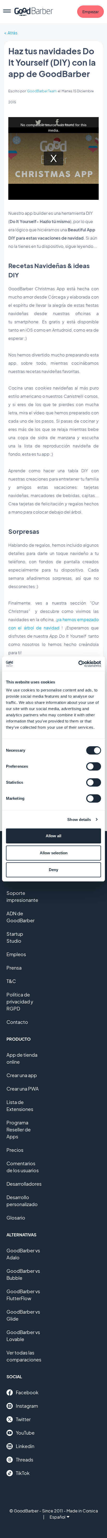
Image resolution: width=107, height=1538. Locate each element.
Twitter (23, 1419)
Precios (14, 1150)
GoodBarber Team (42, 91)
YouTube (25, 1433)
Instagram (27, 1406)
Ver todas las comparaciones (23, 1356)
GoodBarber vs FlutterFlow (23, 1294)
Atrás (12, 32)
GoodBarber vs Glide (23, 1315)
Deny (53, 869)
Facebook (27, 1392)
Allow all (53, 836)
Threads (24, 1460)
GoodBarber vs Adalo (23, 1253)
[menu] (7, 11)
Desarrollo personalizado (22, 1200)
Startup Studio (14, 937)
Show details (79, 819)
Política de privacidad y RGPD (19, 1001)
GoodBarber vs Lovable (23, 1335)
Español (57, 1517)
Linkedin (25, 1446)
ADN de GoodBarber (20, 916)
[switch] (93, 766)
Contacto (17, 1022)
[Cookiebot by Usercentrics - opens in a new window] (78, 663)
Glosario (15, 1218)
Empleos (16, 954)
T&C (11, 981)
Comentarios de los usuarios (22, 1166)
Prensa (14, 968)
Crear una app (21, 1075)
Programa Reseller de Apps (18, 1129)
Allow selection (54, 853)
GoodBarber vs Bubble (23, 1274)
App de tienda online (21, 1058)
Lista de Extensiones (19, 1105)
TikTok (23, 1473)
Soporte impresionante (22, 896)
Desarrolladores (24, 1184)
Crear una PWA (22, 1089)
